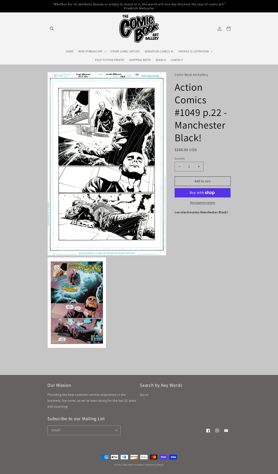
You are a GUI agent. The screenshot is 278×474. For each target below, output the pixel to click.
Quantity (180, 158)
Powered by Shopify (154, 464)
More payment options (202, 202)
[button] (51, 28)
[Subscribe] (116, 430)
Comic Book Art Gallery (133, 464)
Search (144, 395)
